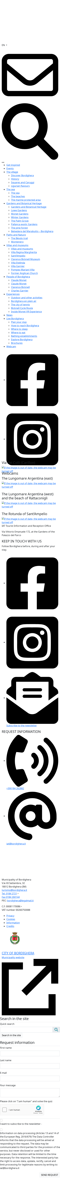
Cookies (10, 919)
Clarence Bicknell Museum (25, 259)
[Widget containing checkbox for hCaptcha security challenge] (22, 1109)
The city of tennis (20, 304)
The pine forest (19, 227)
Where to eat (18, 332)
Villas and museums (17, 245)
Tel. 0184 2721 (9, 893)
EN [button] (3, 45)
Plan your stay (19, 322)
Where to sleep (19, 329)
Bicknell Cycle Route (22, 308)
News (9, 315)
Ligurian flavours (20, 186)
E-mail (3, 1072)
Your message (8, 1085)
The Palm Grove (20, 220)
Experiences (13, 294)
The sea (10, 189)
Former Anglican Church (24, 273)
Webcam (11, 346)
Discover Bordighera (22, 175)
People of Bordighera (18, 276)
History (15, 179)
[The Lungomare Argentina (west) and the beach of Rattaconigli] (30, 504)
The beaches (18, 196)
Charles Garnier (19, 290)
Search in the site (11, 1035)
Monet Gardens (19, 213)
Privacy (10, 915)
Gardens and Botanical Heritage (24, 203)
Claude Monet (19, 280)
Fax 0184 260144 (11, 897)
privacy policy (50, 1123)
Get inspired (13, 165)
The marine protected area (26, 199)
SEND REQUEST (49, 1175)
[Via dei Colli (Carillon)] (30, 469)
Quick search (7, 1024)
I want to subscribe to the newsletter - (28, 1123)
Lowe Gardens (19, 210)
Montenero (17, 241)
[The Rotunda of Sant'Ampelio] (30, 520)
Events (10, 168)
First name (6, 1047)
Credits (10, 926)
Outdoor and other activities (26, 297)
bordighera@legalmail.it (20, 900)
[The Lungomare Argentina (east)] (30, 484)
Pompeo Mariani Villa (23, 269)
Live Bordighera (15, 318)
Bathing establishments (24, 336)
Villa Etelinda (18, 262)
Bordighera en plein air (23, 301)
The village (12, 172)
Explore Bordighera (21, 339)
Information (13, 922)
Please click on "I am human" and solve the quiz (26, 1101)
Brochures (17, 343)
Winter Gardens (20, 217)
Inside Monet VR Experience (26, 311)
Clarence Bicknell (20, 287)
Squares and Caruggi (22, 182)
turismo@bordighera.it (14, 890)
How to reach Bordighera (25, 325)
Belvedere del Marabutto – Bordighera (32, 231)
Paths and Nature (16, 234)
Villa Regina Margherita (24, 252)
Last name (5, 1060)
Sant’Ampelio (18, 255)
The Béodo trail (19, 238)
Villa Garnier (18, 266)
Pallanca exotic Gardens (24, 224)
